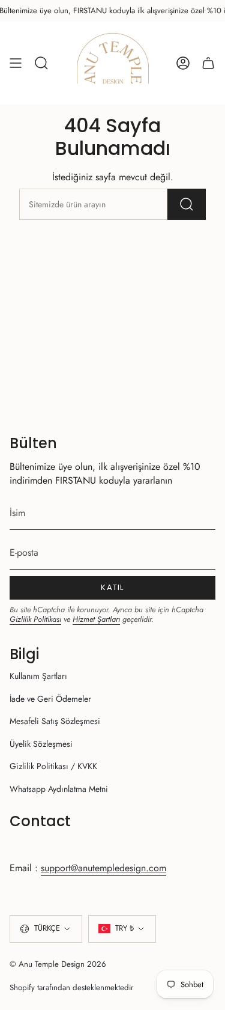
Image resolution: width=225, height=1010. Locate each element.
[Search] (186, 204)
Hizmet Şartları (96, 619)
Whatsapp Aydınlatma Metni (59, 789)
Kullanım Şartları (38, 676)
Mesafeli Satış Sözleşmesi (55, 721)
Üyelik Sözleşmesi (41, 744)
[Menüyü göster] (16, 63)
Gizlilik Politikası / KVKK (53, 766)
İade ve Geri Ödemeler (50, 699)
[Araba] (208, 63)
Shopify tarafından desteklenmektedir (72, 987)
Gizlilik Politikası (35, 619)
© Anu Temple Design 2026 (58, 964)
